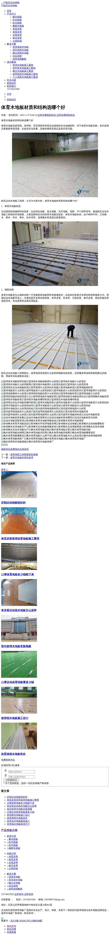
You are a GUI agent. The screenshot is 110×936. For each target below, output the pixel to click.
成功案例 (11, 62)
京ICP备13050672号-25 (21, 921)
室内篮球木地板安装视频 (19, 809)
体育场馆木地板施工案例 (25, 74)
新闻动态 (11, 83)
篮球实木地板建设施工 (18, 821)
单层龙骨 (17, 29)
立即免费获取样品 (46, 115)
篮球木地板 (13, 877)
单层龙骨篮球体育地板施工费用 (23, 800)
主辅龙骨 (17, 35)
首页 (9, 11)
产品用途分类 (9, 830)
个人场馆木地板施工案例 (25, 77)
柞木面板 (17, 20)
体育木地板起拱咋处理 (21, 457)
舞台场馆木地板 (21, 53)
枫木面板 (17, 17)
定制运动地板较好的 (17, 797)
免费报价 (14, 449)
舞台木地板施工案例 (23, 71)
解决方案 (11, 44)
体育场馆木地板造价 (17, 818)
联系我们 (11, 86)
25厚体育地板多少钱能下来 (20, 803)
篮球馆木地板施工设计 (18, 815)
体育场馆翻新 (19, 59)
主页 (9, 94)
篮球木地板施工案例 (23, 65)
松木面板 (17, 23)
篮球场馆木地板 (21, 47)
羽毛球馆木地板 (21, 50)
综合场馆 (17, 56)
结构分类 (11, 853)
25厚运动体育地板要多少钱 (20, 812)
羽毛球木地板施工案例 (24, 68)
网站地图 (37, 921)
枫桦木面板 (18, 26)
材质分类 (11, 836)
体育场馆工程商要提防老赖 (24, 454)
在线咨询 (24, 449)
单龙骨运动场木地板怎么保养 (22, 806)
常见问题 (11, 80)
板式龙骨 (17, 38)
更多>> (4, 469)
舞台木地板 (13, 883)
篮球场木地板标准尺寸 (18, 824)
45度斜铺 (17, 41)
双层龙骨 (17, 32)
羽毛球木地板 (14, 880)
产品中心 (11, 14)
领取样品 (5, 449)
